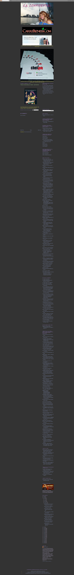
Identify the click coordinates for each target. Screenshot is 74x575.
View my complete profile (47, 561)
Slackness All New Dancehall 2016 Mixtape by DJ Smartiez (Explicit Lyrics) (48, 404)
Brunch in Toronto (45, 205)
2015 (44, 533)
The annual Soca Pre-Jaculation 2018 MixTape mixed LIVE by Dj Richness (48, 376)
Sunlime (44, 142)
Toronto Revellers (45, 138)
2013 (44, 536)
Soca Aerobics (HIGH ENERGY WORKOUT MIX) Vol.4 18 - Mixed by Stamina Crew (48, 339)
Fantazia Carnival (45, 137)
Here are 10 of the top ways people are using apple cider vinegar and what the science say (48, 181)
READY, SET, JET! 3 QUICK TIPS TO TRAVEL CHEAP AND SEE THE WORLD (48, 197)
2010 (44, 540)
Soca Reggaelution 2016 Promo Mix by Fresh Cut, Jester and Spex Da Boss (48, 408)
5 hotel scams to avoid (46, 216)
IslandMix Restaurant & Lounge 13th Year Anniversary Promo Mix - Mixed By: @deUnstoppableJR (48, 371)
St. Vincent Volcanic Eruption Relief (48, 85)
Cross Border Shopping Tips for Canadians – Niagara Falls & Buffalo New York (47, 251)
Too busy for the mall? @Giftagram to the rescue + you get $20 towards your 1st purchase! (48, 291)
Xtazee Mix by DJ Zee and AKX (47, 402)
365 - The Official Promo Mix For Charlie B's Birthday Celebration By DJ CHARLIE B (48, 426)
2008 (44, 542)
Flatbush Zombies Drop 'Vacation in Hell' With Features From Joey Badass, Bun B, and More (48, 450)
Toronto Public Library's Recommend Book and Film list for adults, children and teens (48, 163)
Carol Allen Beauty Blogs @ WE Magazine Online (38, 572)
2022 (44, 496)
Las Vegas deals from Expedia (47, 283)
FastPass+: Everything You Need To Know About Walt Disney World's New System (48, 259)
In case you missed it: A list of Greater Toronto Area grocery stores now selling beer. (47, 229)
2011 (44, 538)
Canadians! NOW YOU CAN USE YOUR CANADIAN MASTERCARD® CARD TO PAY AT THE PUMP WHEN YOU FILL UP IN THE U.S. (48, 202)
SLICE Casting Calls (46, 152)
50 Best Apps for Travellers (46, 199)
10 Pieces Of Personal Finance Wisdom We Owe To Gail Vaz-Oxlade (47, 175)
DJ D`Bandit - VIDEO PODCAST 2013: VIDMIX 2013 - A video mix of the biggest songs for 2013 (48, 444)
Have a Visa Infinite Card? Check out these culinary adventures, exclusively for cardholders (48, 305)
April (45, 500)
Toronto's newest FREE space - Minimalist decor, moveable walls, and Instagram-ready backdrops (48, 184)
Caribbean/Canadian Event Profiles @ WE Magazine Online (38, 573)
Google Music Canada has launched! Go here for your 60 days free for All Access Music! (48, 300)
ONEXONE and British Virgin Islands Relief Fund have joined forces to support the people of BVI (48, 88)
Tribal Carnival (45, 136)
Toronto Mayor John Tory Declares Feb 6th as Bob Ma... (48, 509)
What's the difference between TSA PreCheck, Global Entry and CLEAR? (48, 187)
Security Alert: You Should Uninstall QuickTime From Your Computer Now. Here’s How (48, 212)
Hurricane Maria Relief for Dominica (48, 90)
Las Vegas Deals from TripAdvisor (48, 282)
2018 (44, 529)
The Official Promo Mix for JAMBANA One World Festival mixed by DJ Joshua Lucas (48, 418)
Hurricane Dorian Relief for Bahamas (48, 86)
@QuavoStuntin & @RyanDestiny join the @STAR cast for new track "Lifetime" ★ (48, 453)
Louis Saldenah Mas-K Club (47, 141)
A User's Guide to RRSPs (46, 270)
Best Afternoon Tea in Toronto (47, 206)
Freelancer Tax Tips (45, 267)
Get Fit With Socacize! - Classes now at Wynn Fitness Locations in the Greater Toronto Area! (48, 472)
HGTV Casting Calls (45, 153)
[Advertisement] (27, 122)
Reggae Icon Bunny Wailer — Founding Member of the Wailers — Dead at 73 (48, 327)
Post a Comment (22, 115)
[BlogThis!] (35, 110)
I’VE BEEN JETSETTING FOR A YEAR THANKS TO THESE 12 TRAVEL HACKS (47, 223)
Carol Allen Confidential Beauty (38, 571)
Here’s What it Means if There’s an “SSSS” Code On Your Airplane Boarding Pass (48, 170)
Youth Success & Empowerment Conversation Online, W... (48, 524)
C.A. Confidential (37, 5)
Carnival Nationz (45, 146)
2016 (44, 532)
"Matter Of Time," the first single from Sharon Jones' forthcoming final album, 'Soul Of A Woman (48, 463)
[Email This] (34, 110)
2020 (44, 527)
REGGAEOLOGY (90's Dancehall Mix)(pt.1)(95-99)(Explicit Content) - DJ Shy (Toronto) (48, 364)
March (45, 501)
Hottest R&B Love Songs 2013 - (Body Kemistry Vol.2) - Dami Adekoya (47, 437)
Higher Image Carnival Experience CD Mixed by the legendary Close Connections (48, 415)
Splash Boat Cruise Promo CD (47, 420)
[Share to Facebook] (37, 110)
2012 (44, 537)
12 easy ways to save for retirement (48, 247)
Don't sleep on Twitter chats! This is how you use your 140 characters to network (48, 209)
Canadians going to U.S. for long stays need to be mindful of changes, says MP (47, 241)
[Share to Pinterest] (38, 110)
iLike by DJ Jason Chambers (47, 401)
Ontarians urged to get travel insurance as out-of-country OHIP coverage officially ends (48, 160)
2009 (44, 541)
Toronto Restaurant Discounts (47, 315)
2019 (44, 528)
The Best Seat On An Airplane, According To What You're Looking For (48, 256)
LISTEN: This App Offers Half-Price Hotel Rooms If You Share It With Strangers (48, 220)
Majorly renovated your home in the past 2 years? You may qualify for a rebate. (48, 226)
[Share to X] (36, 110)
